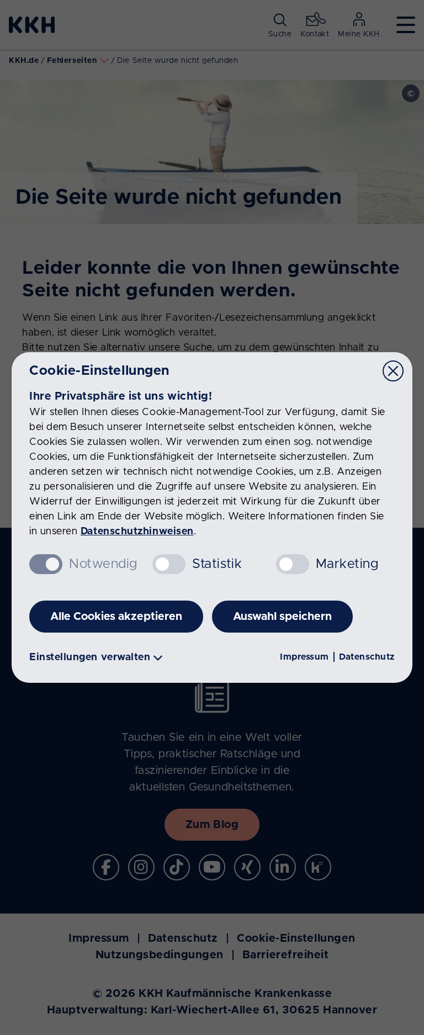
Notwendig (103, 564)
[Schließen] (393, 370)
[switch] (169, 564)
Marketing (347, 564)
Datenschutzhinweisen (137, 532)
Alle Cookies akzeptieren (116, 616)
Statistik (217, 564)
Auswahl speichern (282, 616)
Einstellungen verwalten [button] (89, 657)
